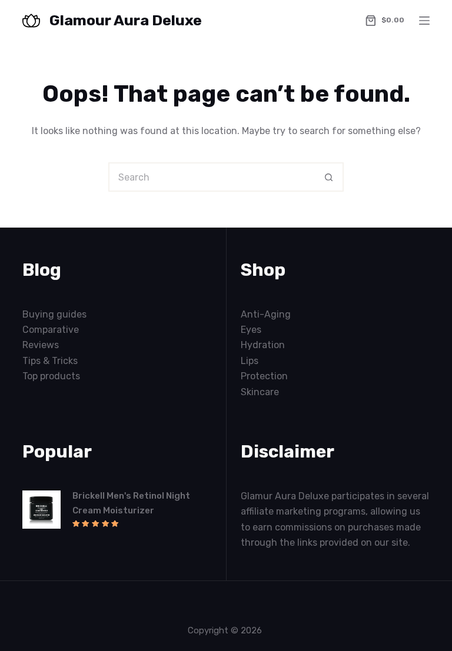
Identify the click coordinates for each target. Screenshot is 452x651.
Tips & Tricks (50, 360)
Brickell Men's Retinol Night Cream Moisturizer (131, 503)
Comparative (50, 329)
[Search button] (329, 177)
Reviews (40, 344)
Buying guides (54, 314)
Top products (51, 376)
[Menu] (424, 20)
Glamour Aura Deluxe (125, 20)
